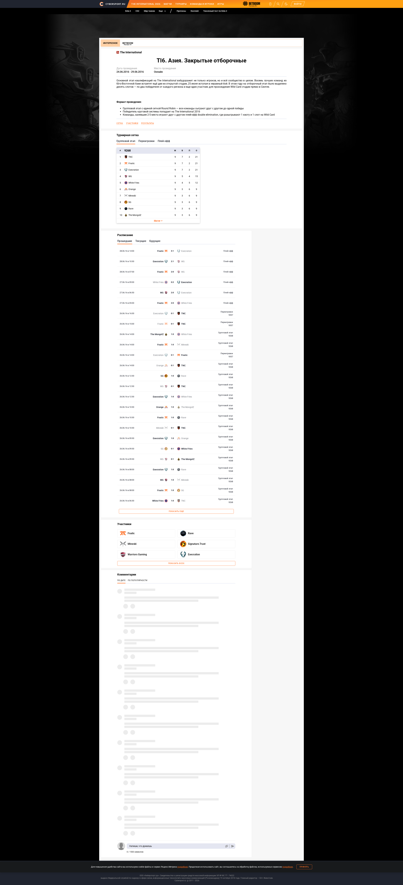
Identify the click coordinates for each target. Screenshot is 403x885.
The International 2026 (145, 4)
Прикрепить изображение (226, 846)
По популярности (138, 580)
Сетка (119, 123)
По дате (121, 580)
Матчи (168, 4)
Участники (132, 123)
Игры (220, 4)
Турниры (181, 4)
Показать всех (176, 563)
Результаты (147, 123)
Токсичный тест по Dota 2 (215, 11)
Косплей (195, 11)
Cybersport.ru (180, 880)
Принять (304, 867)
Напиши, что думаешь (140, 846)
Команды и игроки (202, 4)
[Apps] (270, 4)
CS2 (137, 11)
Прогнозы (181, 11)
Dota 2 (128, 11)
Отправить (232, 846)
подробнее (182, 867)
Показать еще (176, 511)
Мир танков (149, 11)
